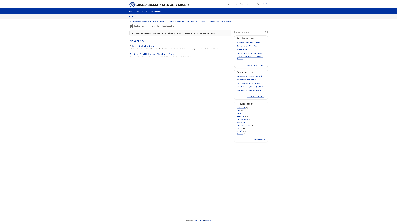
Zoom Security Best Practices (247, 80)
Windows (240, 134)
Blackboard (164, 21)
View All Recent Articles (255, 97)
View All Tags (259, 140)
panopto (240, 131)
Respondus (240, 116)
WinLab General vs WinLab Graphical (250, 87)
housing (239, 128)
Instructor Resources (177, 21)
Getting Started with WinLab (247, 46)
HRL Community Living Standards (248, 83)
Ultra (238, 111)
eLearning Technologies (150, 21)
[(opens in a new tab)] (159, 4)
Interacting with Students (224, 21)
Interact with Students (143, 46)
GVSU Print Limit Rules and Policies (249, 90)
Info (137, 11)
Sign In (265, 4)
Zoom (239, 113)
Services (144, 11)
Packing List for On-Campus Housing (249, 53)
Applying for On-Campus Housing (248, 42)
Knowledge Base (155, 11)
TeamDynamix (199, 220)
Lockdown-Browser (243, 125)
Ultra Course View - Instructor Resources (200, 21)
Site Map (208, 220)
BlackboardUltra (242, 119)
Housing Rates (242, 49)
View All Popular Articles (255, 65)
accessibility (241, 122)
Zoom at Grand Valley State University (250, 76)
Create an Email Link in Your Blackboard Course (152, 54)
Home (131, 11)
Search (132, 16)
